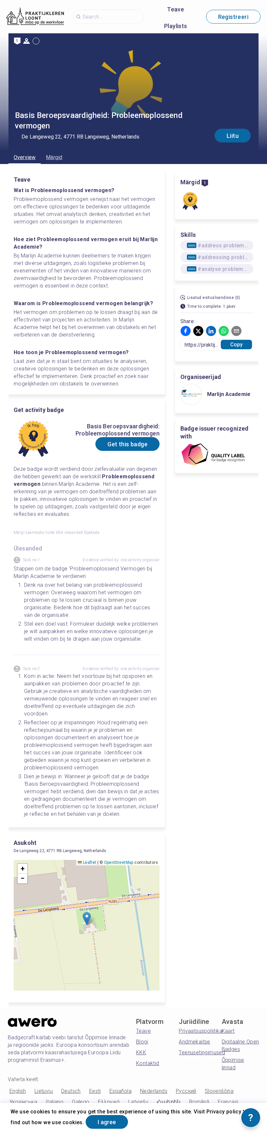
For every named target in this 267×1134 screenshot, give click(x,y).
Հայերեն (169, 1102)
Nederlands (153, 1091)
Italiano (54, 1102)
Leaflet (89, 862)
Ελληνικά (109, 1102)
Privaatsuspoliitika (200, 1031)
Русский (186, 1091)
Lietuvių (44, 1091)
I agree (107, 1122)
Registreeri (233, 16)
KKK (141, 1052)
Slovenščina (219, 1091)
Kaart (228, 1031)
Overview (24, 157)
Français (228, 1102)
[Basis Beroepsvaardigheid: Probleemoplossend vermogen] (190, 200)
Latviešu (138, 1102)
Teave (175, 9)
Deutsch (71, 1091)
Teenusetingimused (202, 1052)
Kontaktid (147, 1063)
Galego (80, 1102)
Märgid (54, 157)
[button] (87, 918)
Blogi (142, 1042)
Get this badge (127, 444)
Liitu (233, 135)
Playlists (175, 26)
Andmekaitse (194, 1042)
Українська (23, 1102)
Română (199, 1102)
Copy (236, 344)
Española (120, 1091)
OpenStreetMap (119, 862)
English (17, 1091)
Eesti (95, 1091)
